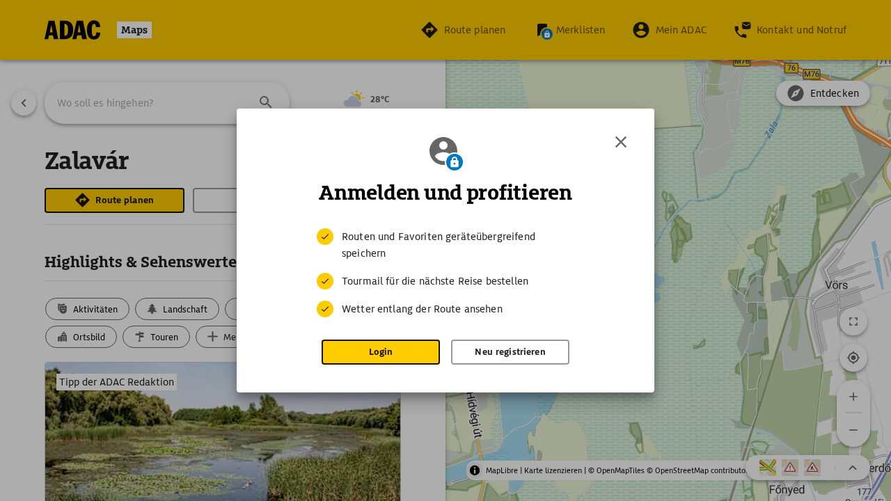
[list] (445, 272)
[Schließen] (621, 142)
